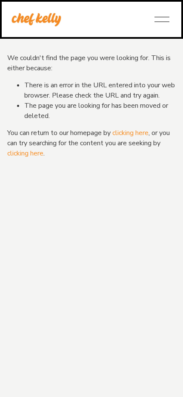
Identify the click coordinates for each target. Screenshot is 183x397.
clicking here (130, 133)
